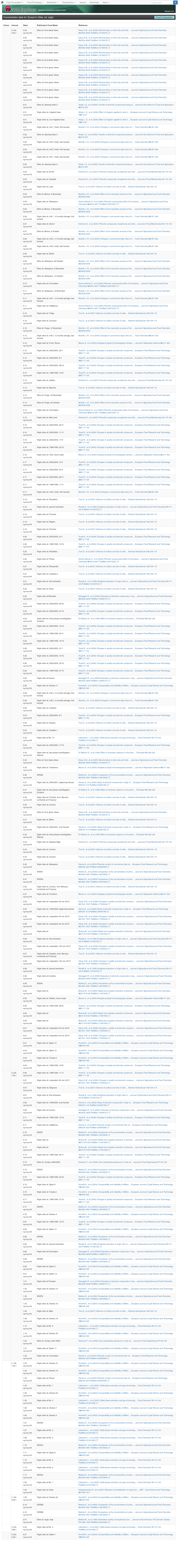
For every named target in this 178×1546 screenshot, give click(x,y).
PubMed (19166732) (91, 509)
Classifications (68, 2)
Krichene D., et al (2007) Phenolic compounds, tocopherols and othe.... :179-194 (125, 171)
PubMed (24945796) (98, 785)
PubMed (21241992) (87, 740)
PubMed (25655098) (98, 866)
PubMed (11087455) (99, 934)
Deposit (83, 2)
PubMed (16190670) (99, 32)
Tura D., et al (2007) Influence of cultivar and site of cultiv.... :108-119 (118, 186)
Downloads (94, 2)
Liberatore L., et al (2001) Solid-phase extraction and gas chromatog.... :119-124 (120, 737)
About (105, 2)
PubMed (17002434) (99, 904)
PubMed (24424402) (99, 1522)
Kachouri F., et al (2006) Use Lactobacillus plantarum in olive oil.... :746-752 (123, 1162)
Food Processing (34, 2)
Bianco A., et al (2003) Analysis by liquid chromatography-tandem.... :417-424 (124, 343)
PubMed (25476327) (108, 204)
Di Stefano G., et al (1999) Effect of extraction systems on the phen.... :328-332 (117, 618)
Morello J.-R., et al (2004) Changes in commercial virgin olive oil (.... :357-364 (118, 127)
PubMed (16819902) (99, 777)
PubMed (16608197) (99, 598)
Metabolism (52, 2)
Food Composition (14, 2)
